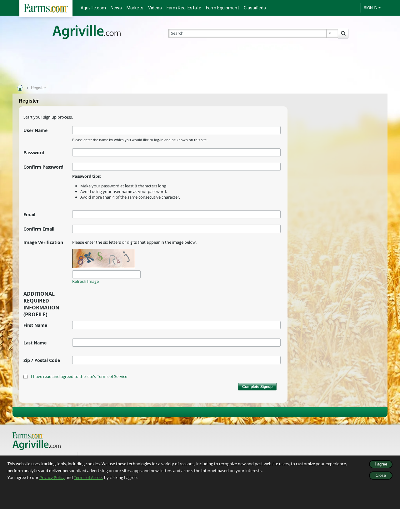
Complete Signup (257, 386)
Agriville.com (93, 7)
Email (29, 214)
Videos (155, 7)
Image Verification (43, 242)
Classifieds (255, 7)
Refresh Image (85, 281)
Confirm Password (43, 167)
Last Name (35, 343)
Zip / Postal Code (41, 360)
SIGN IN (371, 8)
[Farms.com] (45, 8)
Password (33, 152)
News (116, 7)
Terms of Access (88, 477)
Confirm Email (38, 229)
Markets (135, 7)
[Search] (343, 33)
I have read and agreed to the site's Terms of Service (79, 376)
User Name (35, 130)
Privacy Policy (52, 477)
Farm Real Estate (184, 7)
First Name (35, 325)
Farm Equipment (222, 7)
